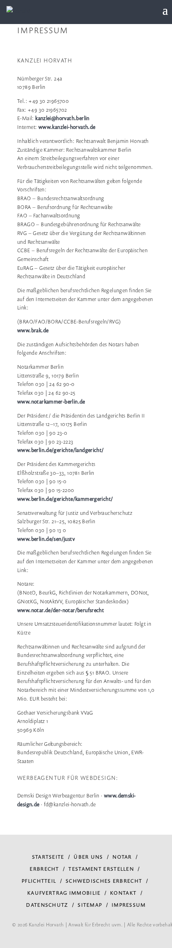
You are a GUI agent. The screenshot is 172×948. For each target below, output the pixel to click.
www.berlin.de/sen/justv (46, 538)
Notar (122, 856)
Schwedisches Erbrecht (104, 880)
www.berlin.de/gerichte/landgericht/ (60, 450)
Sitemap (90, 904)
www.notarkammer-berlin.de (51, 401)
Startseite (48, 856)
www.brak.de (32, 330)
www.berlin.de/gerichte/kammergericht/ (65, 498)
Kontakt (123, 892)
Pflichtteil (39, 880)
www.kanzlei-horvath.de (67, 127)
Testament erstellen (101, 868)
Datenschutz (47, 904)
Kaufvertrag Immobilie (63, 892)
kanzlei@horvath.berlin (63, 118)
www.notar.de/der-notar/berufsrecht (60, 610)
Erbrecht (44, 868)
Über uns (88, 856)
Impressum (129, 904)
